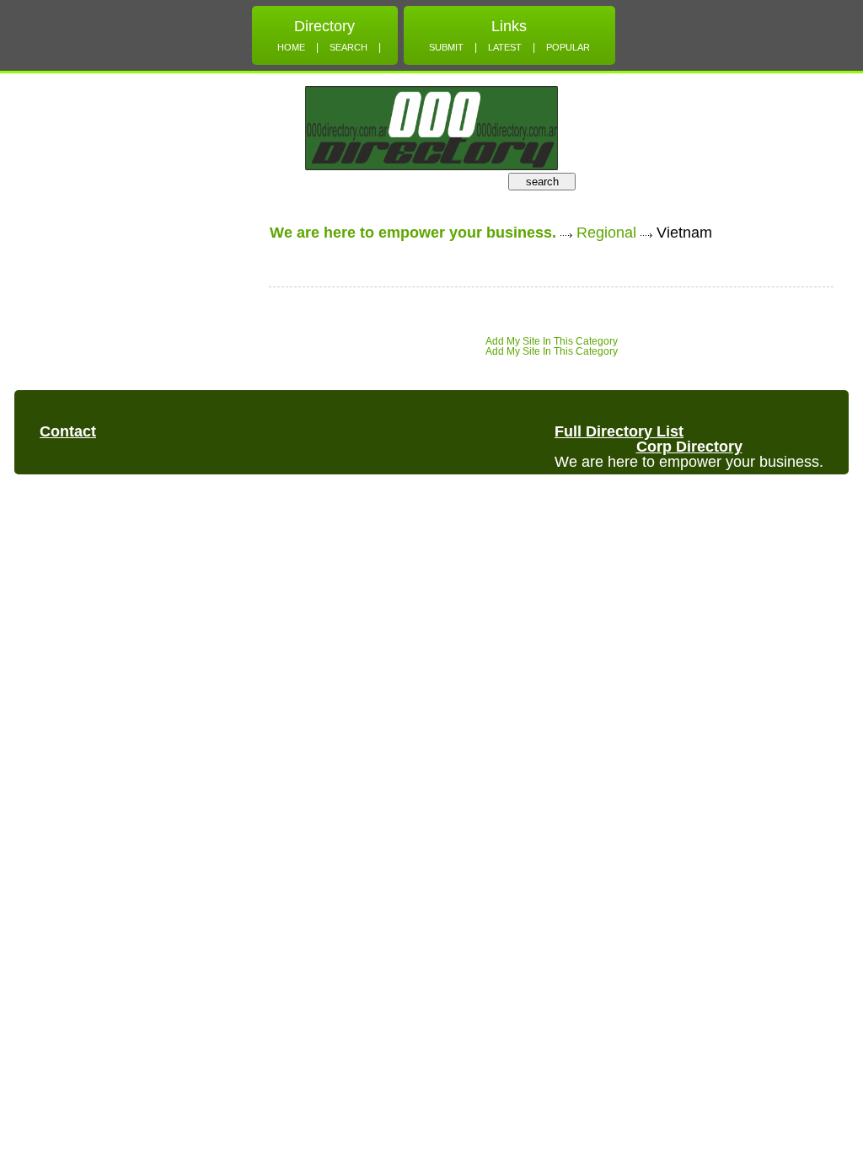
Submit (446, 47)
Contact (68, 431)
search (542, 181)
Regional (606, 232)
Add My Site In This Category (551, 341)
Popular (568, 47)
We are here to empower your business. (413, 232)
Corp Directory (689, 446)
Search (348, 47)
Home (291, 47)
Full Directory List (619, 431)
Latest (505, 47)
